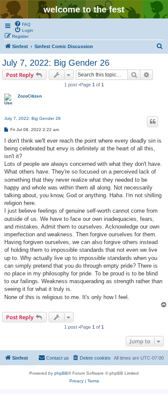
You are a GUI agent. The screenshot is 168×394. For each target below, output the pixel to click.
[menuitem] (22, 24)
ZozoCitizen (30, 96)
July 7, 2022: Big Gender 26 (55, 62)
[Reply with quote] (152, 121)
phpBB (61, 373)
